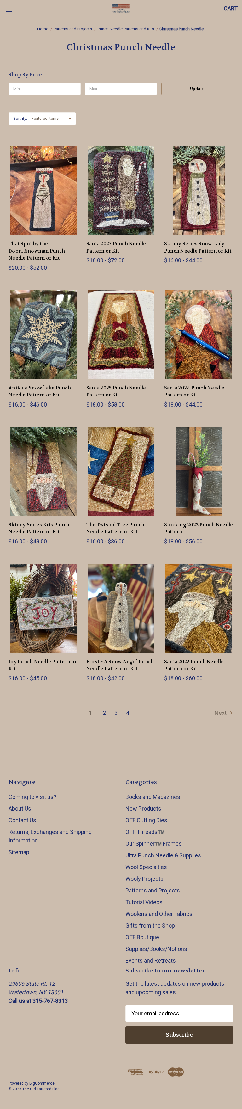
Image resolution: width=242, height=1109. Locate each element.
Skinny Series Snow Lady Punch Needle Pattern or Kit (198, 247)
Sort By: (20, 118)
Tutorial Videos (144, 902)
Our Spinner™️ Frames (153, 843)
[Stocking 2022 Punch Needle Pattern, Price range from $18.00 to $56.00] (199, 471)
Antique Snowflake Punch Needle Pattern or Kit (40, 391)
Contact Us (22, 820)
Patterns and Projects (152, 890)
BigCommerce (42, 1083)
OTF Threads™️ (144, 832)
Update (197, 88)
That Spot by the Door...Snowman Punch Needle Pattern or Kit (37, 251)
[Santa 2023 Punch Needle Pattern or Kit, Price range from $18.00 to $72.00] (121, 190)
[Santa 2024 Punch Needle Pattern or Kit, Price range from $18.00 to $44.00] (199, 334)
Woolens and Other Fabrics (159, 913)
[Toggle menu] (8, 8)
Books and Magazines (152, 796)
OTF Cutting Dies (146, 820)
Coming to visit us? (32, 796)
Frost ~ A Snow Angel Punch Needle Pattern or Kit (120, 665)
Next (221, 712)
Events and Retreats (150, 960)
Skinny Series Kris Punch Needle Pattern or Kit (39, 528)
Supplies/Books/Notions (156, 949)
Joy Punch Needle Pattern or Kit (43, 665)
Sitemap (19, 852)
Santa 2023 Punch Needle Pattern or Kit (116, 247)
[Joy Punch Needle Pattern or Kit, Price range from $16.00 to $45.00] (43, 608)
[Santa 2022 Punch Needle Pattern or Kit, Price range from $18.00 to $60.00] (199, 608)
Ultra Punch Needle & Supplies (163, 855)
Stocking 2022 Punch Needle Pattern (198, 528)
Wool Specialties (146, 867)
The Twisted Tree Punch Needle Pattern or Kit (115, 528)
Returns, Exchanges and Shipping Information (50, 836)
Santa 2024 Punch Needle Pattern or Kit (194, 391)
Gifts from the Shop (150, 925)
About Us (20, 808)
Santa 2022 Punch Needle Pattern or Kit (194, 665)
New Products (143, 808)
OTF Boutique (142, 937)
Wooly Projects (144, 878)
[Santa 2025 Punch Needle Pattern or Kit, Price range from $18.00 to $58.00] (121, 334)
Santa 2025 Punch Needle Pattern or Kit (116, 391)
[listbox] (53, 119)
